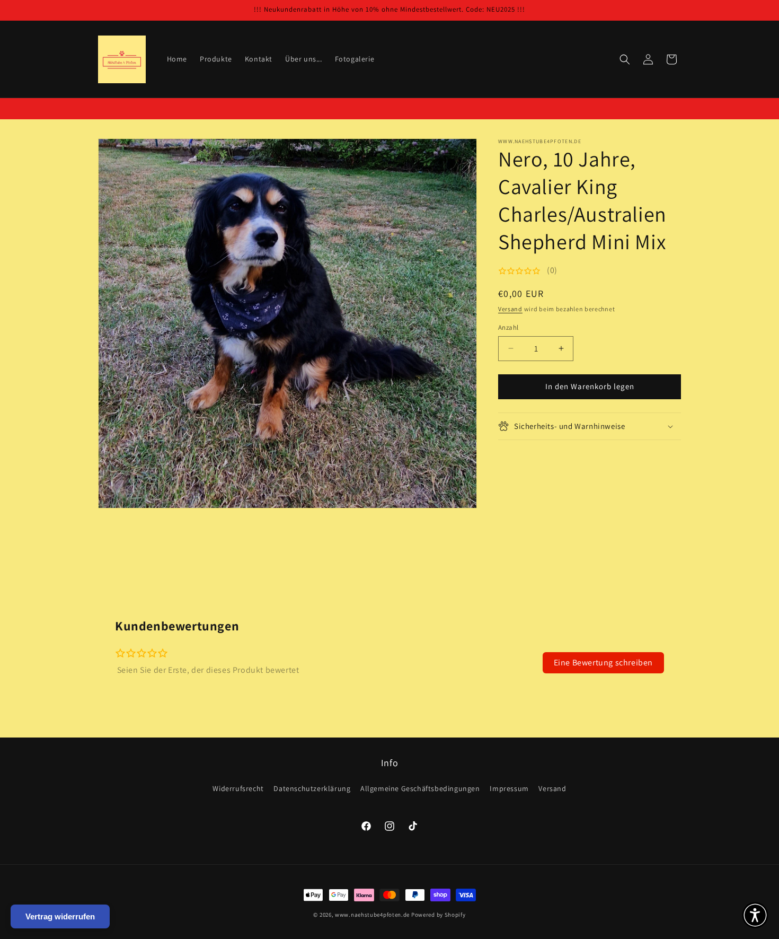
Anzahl (508, 327)
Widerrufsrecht (238, 788)
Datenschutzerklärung (311, 788)
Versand (510, 309)
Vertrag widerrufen (60, 916)
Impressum (509, 788)
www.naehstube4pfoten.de (372, 914)
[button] (624, 59)
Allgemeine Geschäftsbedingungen (420, 788)
